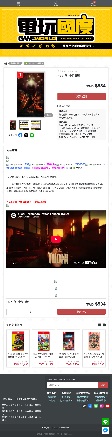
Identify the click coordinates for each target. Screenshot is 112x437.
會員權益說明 (101, 397)
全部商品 (66, 393)
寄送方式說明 (83, 397)
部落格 (52, 400)
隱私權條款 (101, 400)
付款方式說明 (83, 393)
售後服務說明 (83, 400)
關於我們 (51, 393)
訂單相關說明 (66, 400)
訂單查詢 (66, 397)
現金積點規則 (101, 393)
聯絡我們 (52, 397)
